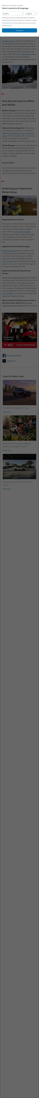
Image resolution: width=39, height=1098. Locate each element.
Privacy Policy (7, 25)
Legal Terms (9, 23)
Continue (19, 30)
